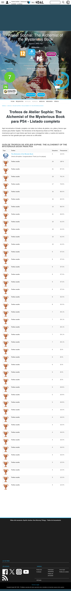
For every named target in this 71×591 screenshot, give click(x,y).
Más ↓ (33, 2)
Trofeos (41, 94)
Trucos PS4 (31, 94)
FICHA (12, 101)
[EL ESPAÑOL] (68, 2)
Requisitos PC (35, 89)
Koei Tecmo (39, 75)
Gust (39, 73)
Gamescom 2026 (24, 1)
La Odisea (19, 3)
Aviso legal (62, 569)
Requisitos (19, 101)
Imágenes (49, 101)
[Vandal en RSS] (5, 577)
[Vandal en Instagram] (19, 571)
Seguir (59, 82)
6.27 (61, 76)
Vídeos (56, 101)
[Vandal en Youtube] (26, 571)
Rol (41, 43)
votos (61, 91)
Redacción (39, 569)
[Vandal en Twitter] (12, 571)
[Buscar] (63, 2)
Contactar (38, 571)
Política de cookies (64, 571)
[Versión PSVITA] (31, 58)
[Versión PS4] (31, 52)
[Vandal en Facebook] (5, 571)
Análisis (42, 101)
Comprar (51, 54)
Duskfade (13, 3)
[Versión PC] (39, 58)
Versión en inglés (35, 584)
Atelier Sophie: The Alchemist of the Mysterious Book (35, 37)
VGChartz (38, 580)
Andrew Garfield (15, 1)
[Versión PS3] (39, 52)
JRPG (37, 43)
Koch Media (39, 76)
